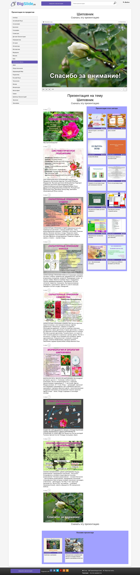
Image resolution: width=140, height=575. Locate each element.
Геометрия (16, 33)
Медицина (16, 52)
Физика (15, 84)
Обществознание (18, 68)
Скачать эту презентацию (85, 17)
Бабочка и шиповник (50, 555)
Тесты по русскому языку (115, 183)
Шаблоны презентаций (19, 97)
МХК (14, 59)
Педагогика (16, 74)
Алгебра (15, 17)
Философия (16, 90)
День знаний (111, 130)
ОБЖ (14, 65)
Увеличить (123, 22)
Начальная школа (18, 62)
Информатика (17, 40)
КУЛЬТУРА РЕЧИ (93, 157)
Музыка (15, 55)
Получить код (48, 22)
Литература (16, 46)
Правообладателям (96, 570)
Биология (15, 27)
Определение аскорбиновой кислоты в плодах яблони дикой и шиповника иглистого (74, 556)
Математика (16, 49)
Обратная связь (109, 570)
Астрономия (16, 24)
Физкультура (16, 87)
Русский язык (17, 78)
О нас (85, 570)
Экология (15, 100)
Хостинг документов (96, 573)
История (15, 43)
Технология (16, 81)
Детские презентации (19, 36)
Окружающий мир (18, 71)
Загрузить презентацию (56, 3)
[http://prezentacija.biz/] (63, 141)
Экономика (16, 103)
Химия (15, 93)
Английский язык (18, 21)
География (16, 30)
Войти (127, 2)
